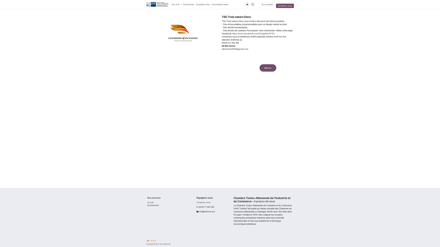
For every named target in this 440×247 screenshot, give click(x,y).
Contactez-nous (285, 6)
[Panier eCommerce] (247, 4)
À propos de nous (264, 201)
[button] (252, 4)
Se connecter (267, 4)
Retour (268, 68)
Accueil (150, 202)
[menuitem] (176, 4)
